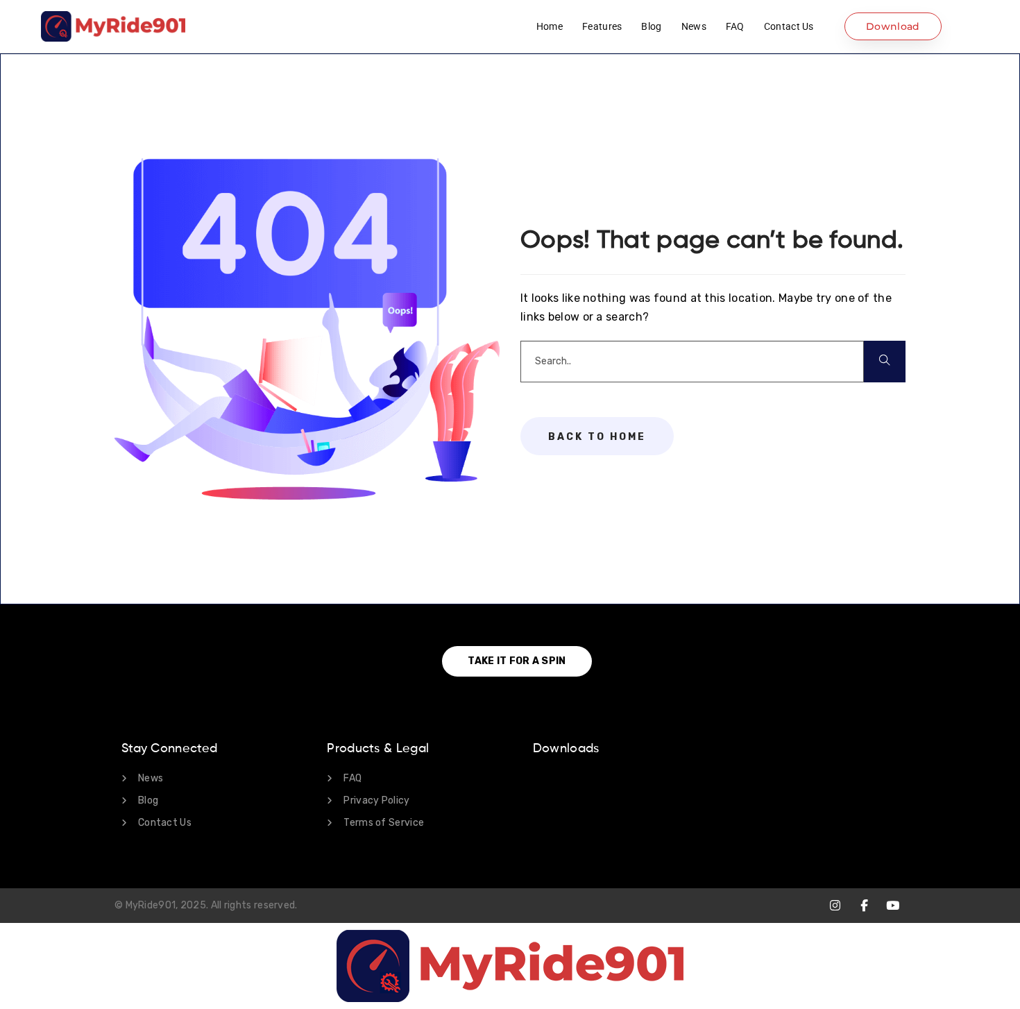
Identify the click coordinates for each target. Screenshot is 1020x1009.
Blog (651, 26)
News (693, 26)
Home (549, 26)
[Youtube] (893, 905)
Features (602, 26)
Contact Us (789, 26)
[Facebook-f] (864, 905)
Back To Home (597, 437)
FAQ (735, 26)
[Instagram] (835, 905)
